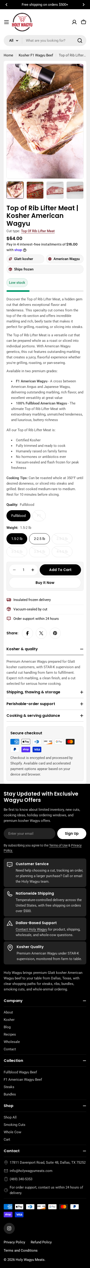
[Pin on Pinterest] (55, 633)
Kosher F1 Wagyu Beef (36, 55)
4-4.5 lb (64, 553)
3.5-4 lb (42, 553)
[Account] (74, 22)
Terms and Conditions (21, 1250)
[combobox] (45, 40)
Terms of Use (58, 845)
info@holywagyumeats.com (31, 1171)
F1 (41, 517)
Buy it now (45, 582)
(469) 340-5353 (21, 1179)
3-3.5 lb (19, 553)
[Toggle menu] (6, 22)
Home (8, 55)
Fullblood (18, 516)
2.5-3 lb (64, 540)
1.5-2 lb (16, 539)
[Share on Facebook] (27, 633)
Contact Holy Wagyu (31, 929)
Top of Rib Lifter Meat (38, 231)
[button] (6, 4)
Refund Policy (41, 1242)
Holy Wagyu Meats (30, 1260)
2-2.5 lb (39, 539)
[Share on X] (41, 633)
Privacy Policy (14, 1242)
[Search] (80, 40)
